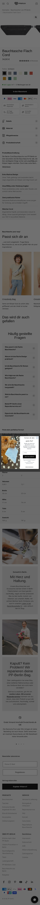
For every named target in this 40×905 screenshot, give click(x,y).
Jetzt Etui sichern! (29, 456)
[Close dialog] (37, 438)
